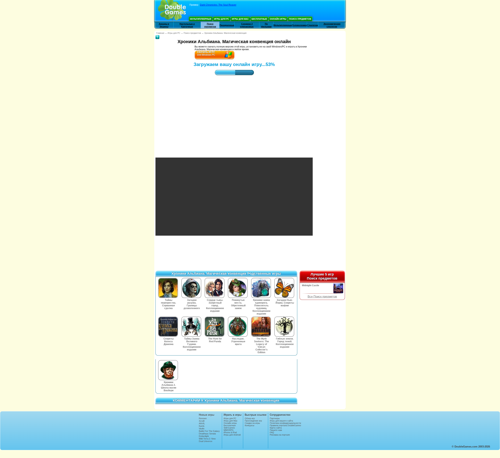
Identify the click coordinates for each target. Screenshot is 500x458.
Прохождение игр (253, 421)
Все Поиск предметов (322, 296)
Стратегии (312, 25)
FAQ (272, 432)
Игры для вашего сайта (281, 421)
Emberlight (204, 436)
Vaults (201, 428)
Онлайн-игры (278, 19)
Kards (201, 426)
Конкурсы (249, 425)
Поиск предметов (300, 19)
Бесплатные (259, 19)
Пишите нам (276, 430)
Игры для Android (232, 435)
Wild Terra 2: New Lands (207, 440)
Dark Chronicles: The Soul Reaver (218, 5)
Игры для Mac (240, 19)
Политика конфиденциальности (285, 423)
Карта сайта (276, 428)
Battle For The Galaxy (209, 431)
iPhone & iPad (230, 432)
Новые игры (206, 414)
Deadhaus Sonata (207, 433)
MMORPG (229, 430)
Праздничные (227, 25)
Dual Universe (205, 441)
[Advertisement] (234, 113)
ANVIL (202, 423)
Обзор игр (250, 418)
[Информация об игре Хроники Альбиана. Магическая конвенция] (157, 34)
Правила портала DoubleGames (285, 425)
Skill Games (229, 428)
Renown (203, 418)
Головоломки (299, 25)
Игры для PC (221, 19)
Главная (160, 33)
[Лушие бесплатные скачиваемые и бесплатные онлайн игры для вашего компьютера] (172, 10)
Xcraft (201, 421)
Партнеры (275, 418)
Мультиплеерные (200, 19)
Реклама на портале (280, 435)
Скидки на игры (252, 423)
